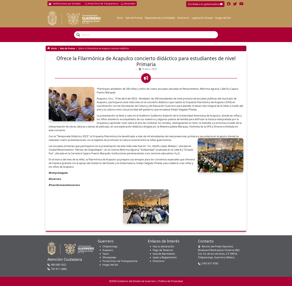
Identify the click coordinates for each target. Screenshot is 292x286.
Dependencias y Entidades (160, 17)
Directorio (183, 17)
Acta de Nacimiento (164, 253)
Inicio (120, 17)
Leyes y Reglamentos (165, 257)
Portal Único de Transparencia (102, 3)
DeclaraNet (129, 3)
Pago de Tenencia (163, 250)
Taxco (106, 253)
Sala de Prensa (133, 17)
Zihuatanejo (109, 257)
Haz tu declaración (163, 246)
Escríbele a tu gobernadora (204, 4)
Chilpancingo (110, 246)
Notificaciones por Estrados (66, 3)
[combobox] (146, 34)
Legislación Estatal (202, 17)
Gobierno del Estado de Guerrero (136, 281)
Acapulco (108, 250)
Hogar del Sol (223, 17)
